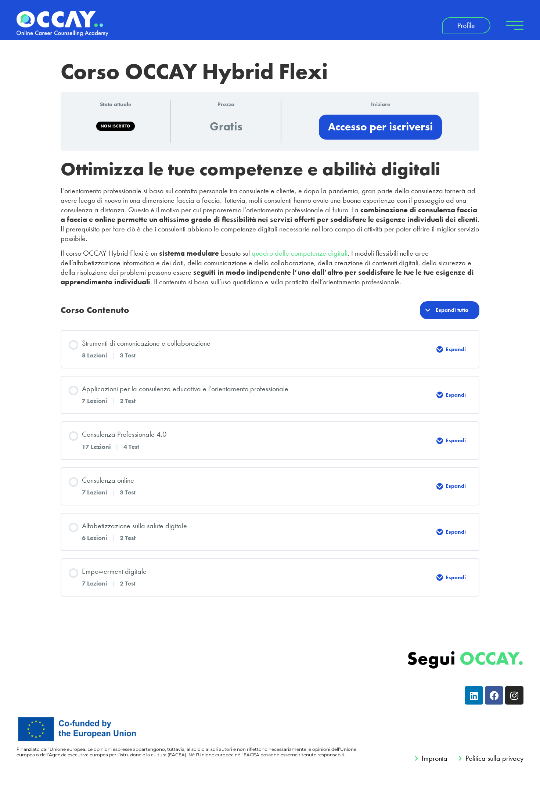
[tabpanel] (270, 222)
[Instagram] (514, 695)
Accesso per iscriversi (380, 127)
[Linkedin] (474, 695)
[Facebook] (494, 695)
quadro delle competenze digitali (300, 253)
